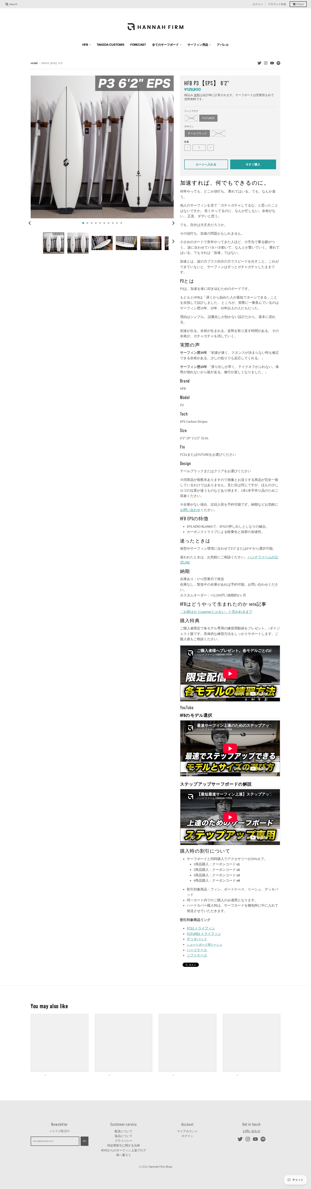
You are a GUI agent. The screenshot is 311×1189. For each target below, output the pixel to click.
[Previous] (30, 223)
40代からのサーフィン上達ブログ (123, 1150)
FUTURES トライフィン (204, 934)
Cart (300, 4)
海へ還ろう (123, 1155)
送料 (197, 95)
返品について (123, 1136)
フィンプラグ (191, 111)
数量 (186, 141)
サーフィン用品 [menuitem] (197, 45)
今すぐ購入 (253, 164)
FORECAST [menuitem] (138, 45)
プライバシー (123, 1141)
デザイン (189, 126)
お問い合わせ (190, 510)
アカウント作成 (277, 4)
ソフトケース (197, 955)
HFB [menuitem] (85, 45)
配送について (123, 1131)
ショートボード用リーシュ (204, 944)
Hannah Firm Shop (160, 1167)
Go (84, 1140)
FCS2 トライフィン (201, 928)
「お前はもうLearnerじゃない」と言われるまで (216, 612)
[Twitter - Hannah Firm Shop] (259, 63)
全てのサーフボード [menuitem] (165, 45)
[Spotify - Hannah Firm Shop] (278, 63)
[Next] (173, 223)
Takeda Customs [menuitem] (110, 45)
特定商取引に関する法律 (123, 1145)
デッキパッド (197, 939)
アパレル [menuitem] (223, 45)
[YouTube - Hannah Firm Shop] (272, 63)
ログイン (258, 4)
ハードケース (197, 950)
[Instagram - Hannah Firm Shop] (266, 63)
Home (34, 63)
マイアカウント (187, 1131)
